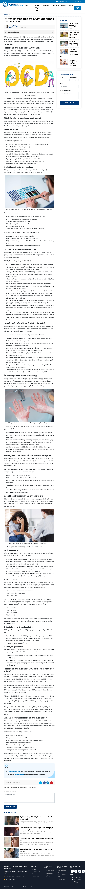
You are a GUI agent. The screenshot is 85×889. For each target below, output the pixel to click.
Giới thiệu (28, 5)
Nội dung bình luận (10, 791)
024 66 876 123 (76, 1)
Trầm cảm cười (19, 774)
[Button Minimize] (52, 32)
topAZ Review (77, 883)
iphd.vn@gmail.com (11, 879)
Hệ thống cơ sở (35, 876)
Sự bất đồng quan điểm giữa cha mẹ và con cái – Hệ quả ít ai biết (69, 53)
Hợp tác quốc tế (49, 873)
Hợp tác (55, 5)
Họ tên (61, 77)
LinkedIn (47, 783)
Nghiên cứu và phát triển (37, 8)
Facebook (44, 783)
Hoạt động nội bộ (49, 870)
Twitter (40, 783)
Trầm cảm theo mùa (14, 771)
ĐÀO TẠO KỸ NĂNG (66, 5)
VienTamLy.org (17, 887)
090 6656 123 (10, 876)
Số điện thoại (73, 77)
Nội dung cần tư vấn (65, 90)
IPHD (13, 4)
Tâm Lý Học (46, 5)
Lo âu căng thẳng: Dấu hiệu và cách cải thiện (74, 43)
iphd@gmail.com (62, 1)
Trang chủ (6, 14)
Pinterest (51, 783)
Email (61, 83)
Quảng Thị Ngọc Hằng (13, 26)
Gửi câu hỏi (68, 103)
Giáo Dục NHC (77, 877)
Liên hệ (77, 8)
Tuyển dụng (48, 875)
